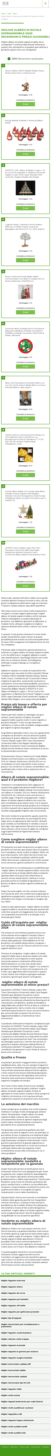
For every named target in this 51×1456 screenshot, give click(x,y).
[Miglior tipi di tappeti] (25, 1318)
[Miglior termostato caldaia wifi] (25, 1364)
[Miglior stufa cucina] (25, 1396)
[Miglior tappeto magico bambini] (25, 1358)
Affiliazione (14, 1447)
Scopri (26, 104)
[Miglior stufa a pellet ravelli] (25, 1427)
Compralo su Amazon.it (25, 100)
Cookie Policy (35, 1447)
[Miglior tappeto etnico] (25, 1287)
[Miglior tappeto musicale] (25, 1346)
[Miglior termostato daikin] (25, 1371)
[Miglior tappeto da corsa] (25, 1293)
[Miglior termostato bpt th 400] (25, 1383)
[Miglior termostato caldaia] (25, 1377)
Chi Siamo (5, 1447)
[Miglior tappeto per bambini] (25, 1300)
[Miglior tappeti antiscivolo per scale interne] (25, 1402)
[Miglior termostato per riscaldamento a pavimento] (25, 1326)
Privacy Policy (24, 1447)
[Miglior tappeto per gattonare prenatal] (25, 1312)
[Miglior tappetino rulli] (25, 1414)
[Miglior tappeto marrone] (25, 1280)
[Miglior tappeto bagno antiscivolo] (25, 1421)
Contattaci (45, 1447)
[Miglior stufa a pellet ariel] (25, 1433)
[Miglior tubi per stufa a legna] (25, 1339)
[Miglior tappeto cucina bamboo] (25, 1333)
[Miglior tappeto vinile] (25, 1389)
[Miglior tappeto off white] (25, 1306)
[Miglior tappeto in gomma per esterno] (25, 1352)
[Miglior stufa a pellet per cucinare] (25, 1408)
